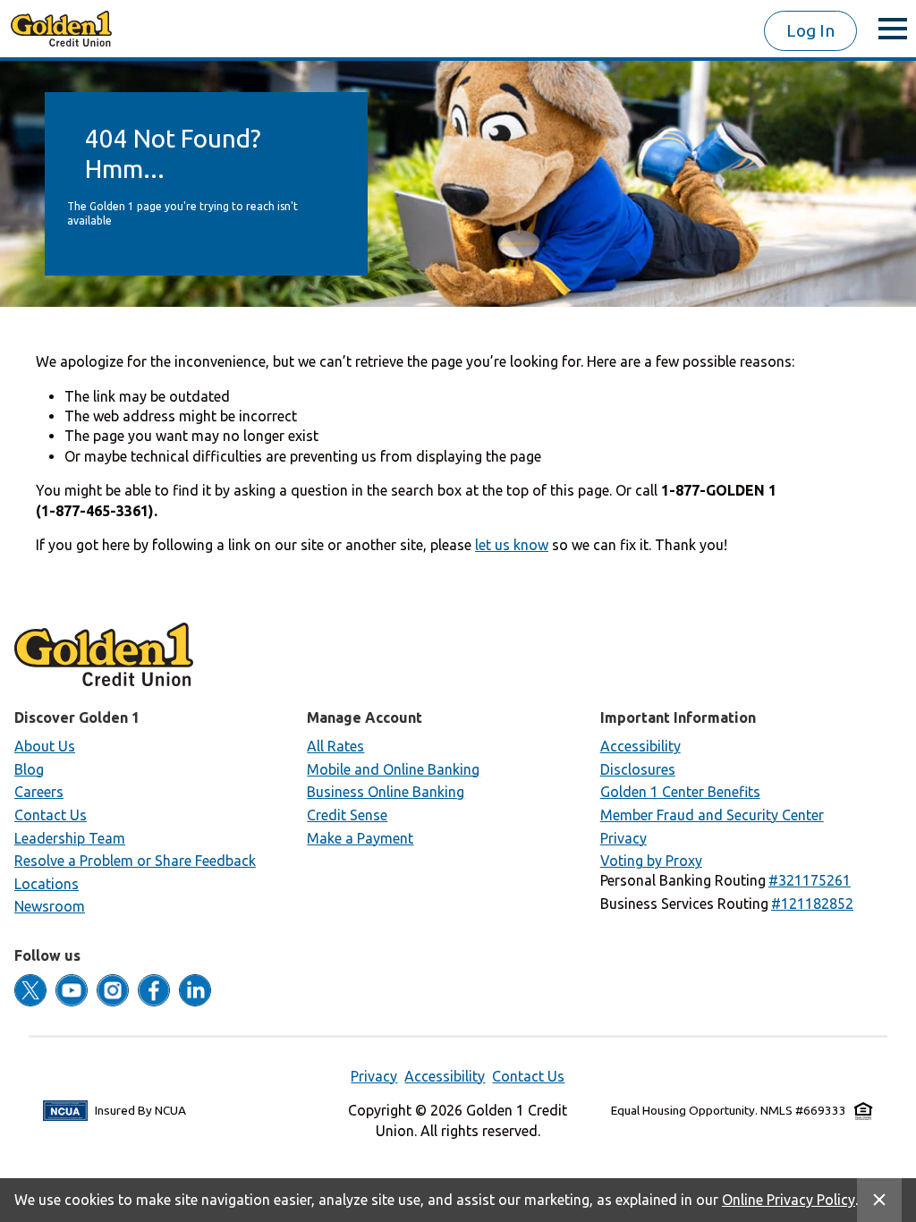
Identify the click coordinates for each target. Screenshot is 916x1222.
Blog (29, 769)
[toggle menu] (892, 28)
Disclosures (637, 769)
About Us (44, 746)
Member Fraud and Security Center (712, 815)
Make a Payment (360, 838)
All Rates (335, 746)
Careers (39, 792)
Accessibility (640, 746)
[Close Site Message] (879, 1200)
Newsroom (49, 906)
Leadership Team (69, 838)
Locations (46, 884)
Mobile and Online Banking (393, 769)
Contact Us (50, 815)
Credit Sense (347, 815)
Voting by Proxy (651, 861)
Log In (810, 30)
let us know (511, 545)
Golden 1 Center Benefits (680, 792)
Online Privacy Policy (788, 1200)
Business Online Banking (385, 792)
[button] (809, 880)
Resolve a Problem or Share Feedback (135, 861)
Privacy (623, 838)
